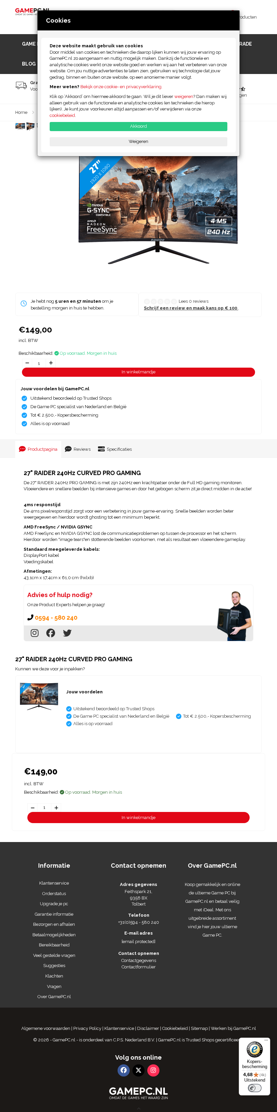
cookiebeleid (62, 115)
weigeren (183, 96)
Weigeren (138, 141)
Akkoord (138, 126)
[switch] (254, 1088)
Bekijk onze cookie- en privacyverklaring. (121, 86)
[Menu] (266, 1042)
